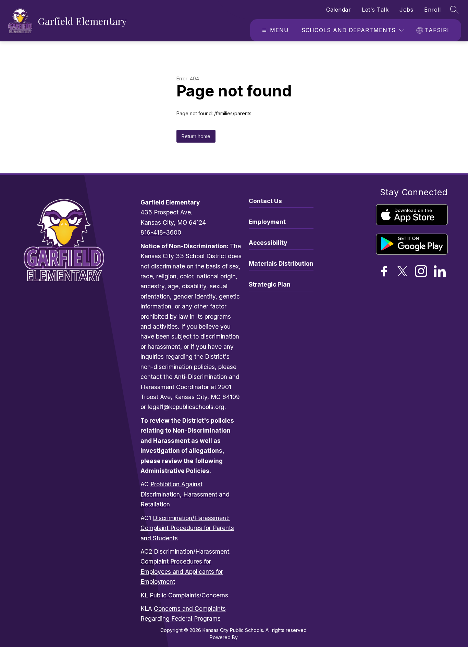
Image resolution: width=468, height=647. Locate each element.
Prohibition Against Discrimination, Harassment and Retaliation (185, 494)
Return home (196, 136)
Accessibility (268, 242)
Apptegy (249, 637)
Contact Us (265, 200)
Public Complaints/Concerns (189, 595)
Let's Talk (375, 9)
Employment (267, 221)
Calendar (338, 9)
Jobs (406, 9)
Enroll (432, 9)
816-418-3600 (160, 232)
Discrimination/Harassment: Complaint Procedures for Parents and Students (187, 528)
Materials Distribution (281, 263)
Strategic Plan (270, 284)
